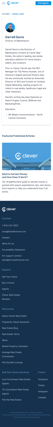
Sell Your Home (9, 276)
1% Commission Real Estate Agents (15, 391)
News (4, 340)
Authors (5, 14)
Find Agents (43, 3)
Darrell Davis (18, 14)
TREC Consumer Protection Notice (39, 415)
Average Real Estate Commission (12, 354)
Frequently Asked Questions (15, 322)
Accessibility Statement (13, 249)
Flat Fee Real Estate (11, 399)
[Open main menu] (3, 3)
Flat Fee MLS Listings (12, 362)
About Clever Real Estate (14, 316)
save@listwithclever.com (14, 231)
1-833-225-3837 (10, 225)
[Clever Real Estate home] (14, 3)
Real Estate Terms (11, 334)
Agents (5, 289)
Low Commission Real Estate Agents (16, 381)
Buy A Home (8, 282)
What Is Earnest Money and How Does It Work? (15, 176)
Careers (6, 237)
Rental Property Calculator (15, 346)
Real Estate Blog (10, 328)
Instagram (43, 391)
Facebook (43, 379)
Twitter (41, 385)
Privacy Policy (7, 415)
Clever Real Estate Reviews (11, 297)
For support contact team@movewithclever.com (15, 257)
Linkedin (42, 397)
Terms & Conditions (19, 415)
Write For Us (8, 243)
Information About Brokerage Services (27, 417)
